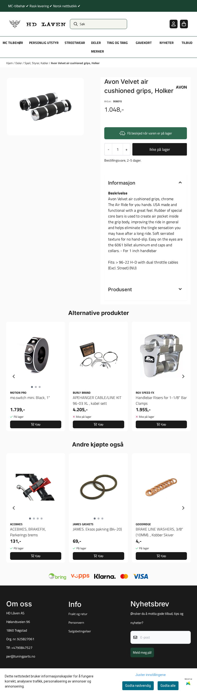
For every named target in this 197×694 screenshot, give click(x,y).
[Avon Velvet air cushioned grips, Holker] (45, 106)
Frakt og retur (77, 613)
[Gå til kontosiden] (174, 24)
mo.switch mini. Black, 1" (30, 397)
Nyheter (167, 42)
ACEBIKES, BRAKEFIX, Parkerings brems (28, 532)
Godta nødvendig (138, 686)
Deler (19, 63)
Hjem (9, 63)
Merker (97, 51)
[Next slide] (183, 376)
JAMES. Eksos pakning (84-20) (97, 529)
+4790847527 (21, 647)
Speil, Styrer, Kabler (37, 63)
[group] (35, 376)
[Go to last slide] (14, 376)
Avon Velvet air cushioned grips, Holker (75, 63)
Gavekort (144, 42)
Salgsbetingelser (79, 631)
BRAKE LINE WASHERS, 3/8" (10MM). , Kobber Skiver (159, 532)
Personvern (76, 622)
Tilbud (187, 42)
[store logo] (37, 24)
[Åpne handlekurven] (184, 24)
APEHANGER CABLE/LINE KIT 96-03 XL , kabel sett (97, 400)
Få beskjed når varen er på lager (149, 133)
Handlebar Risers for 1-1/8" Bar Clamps (161, 400)
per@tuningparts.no (20, 656)
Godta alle (168, 686)
